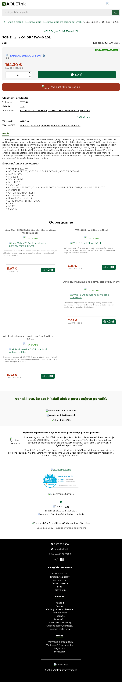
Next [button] (108, 511)
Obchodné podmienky (59, 622)
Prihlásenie (59, 651)
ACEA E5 (65, 125)
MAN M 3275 (72, 110)
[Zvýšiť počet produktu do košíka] (30, 72)
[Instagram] (56, 559)
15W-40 (24, 102)
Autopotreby (59, 580)
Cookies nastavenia (60, 629)
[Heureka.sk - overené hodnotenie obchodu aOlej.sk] (61, 486)
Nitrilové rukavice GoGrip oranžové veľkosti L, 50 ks (30, 337)
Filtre (59, 586)
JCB (4, 43)
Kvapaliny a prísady (59, 577)
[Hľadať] (115, 12)
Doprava (59, 606)
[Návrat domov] (5, 22)
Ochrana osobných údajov (59, 625)
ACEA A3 (24, 125)
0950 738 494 (61, 544)
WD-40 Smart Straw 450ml (91, 230)
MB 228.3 (85, 110)
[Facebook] (62, 559)
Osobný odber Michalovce (59, 609)
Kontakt (60, 603)
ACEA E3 (55, 125)
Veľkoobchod (60, 612)
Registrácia (59, 648)
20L (22, 106)
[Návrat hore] (61, 676)
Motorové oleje (33, 22)
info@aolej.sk (61, 549)
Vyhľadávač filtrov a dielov (59, 645)
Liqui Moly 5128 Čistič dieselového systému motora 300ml (30, 231)
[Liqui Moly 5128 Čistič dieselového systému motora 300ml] (30, 245)
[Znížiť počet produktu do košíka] (30, 76)
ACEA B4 (45, 125)
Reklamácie (60, 619)
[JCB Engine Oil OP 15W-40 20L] (61, 31)
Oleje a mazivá (15, 22)
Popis (5, 133)
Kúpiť (79, 74)
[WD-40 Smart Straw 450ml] (85, 243)
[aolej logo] (17, 4)
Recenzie (60, 616)
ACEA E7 (75, 125)
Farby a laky (60, 590)
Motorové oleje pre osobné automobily (63, 22)
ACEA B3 (35, 125)
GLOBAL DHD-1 (56, 110)
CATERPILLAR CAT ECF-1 (33, 110)
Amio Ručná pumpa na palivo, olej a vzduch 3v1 (91, 281)
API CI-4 (24, 121)
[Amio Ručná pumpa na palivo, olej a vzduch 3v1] (91, 297)
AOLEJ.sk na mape (61, 553)
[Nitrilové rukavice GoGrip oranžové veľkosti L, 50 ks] (30, 352)
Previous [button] (14, 511)
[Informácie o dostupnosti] (43, 55)
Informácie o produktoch (60, 642)
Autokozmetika (60, 583)
